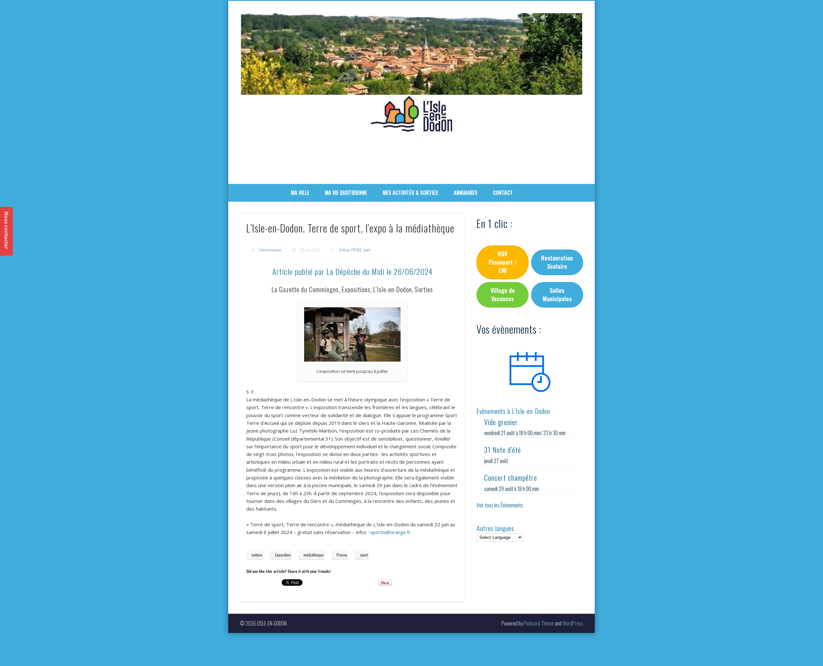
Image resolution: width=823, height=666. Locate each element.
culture (256, 554)
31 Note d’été (502, 449)
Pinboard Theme (539, 623)
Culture (344, 249)
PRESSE (356, 249)
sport (364, 554)
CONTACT (503, 193)
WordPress (573, 623)
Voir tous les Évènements (499, 505)
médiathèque (313, 554)
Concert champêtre (510, 477)
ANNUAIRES (465, 193)
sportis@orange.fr (390, 532)
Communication (270, 249)
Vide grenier (501, 422)
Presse (342, 554)
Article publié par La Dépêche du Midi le (352, 271)
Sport (366, 249)
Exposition (283, 554)
